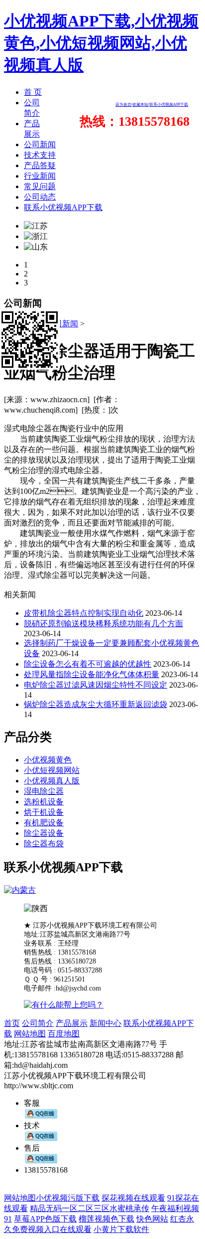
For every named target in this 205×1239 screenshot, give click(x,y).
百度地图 (64, 1033)
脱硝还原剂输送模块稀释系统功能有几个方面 (103, 623)
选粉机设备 (44, 801)
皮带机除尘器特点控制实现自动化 (83, 613)
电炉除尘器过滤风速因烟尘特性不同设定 (95, 685)
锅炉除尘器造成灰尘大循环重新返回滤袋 (95, 704)
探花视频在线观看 (133, 1198)
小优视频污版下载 (68, 1198)
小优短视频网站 (52, 770)
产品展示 (72, 1023)
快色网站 (152, 1219)
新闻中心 (105, 1023)
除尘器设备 (44, 833)
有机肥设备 (44, 822)
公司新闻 (62, 323)
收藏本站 (140, 104)
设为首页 (123, 104)
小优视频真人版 (52, 780)
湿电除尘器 (44, 791)
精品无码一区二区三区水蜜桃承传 (89, 1208)
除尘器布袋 (44, 843)
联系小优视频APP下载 (168, 104)
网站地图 (30, 1033)
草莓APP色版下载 (45, 1219)
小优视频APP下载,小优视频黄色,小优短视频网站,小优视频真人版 (101, 43)
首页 (12, 1023)
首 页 (33, 92)
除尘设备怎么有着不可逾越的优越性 (87, 664)
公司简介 (38, 1023)
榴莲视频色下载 (106, 1219)
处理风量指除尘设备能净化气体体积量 (91, 674)
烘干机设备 (44, 812)
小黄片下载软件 (121, 1229)
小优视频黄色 (48, 759)
